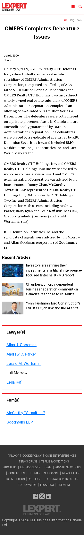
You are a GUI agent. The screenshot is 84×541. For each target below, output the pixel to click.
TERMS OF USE (28, 461)
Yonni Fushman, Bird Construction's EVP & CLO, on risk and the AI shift (53, 305)
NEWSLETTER (71, 473)
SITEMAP (34, 473)
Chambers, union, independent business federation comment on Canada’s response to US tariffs (52, 289)
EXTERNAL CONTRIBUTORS (62, 479)
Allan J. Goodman (21, 344)
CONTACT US (16, 473)
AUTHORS (35, 479)
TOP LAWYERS (27, 484)
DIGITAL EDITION (15, 479)
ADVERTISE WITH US (68, 467)
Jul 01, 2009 (11, 55)
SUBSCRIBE (51, 473)
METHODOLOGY (30, 467)
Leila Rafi (14, 382)
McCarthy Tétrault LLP (25, 412)
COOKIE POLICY (32, 455)
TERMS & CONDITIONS (55, 461)
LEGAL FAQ (47, 484)
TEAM (48, 467)
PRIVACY (13, 455)
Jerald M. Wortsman (23, 363)
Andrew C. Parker (21, 354)
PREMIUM (64, 484)
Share (7, 60)
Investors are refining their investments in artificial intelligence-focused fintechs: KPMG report (54, 270)
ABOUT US (10, 467)
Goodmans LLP (19, 422)
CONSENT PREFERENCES (60, 455)
